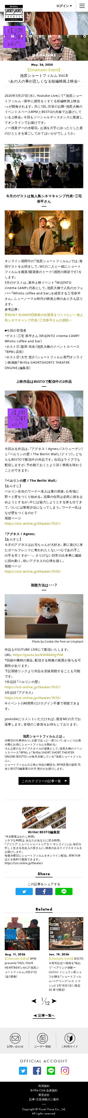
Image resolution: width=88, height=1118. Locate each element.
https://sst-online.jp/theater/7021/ (33, 523)
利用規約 (44, 1086)
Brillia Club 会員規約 (43, 1090)
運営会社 (44, 1095)
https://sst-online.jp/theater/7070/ (33, 571)
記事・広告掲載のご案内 (44, 1099)
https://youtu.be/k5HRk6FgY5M (38, 655)
